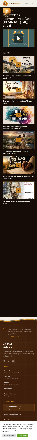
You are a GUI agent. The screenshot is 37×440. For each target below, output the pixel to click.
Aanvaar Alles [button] (23, 435)
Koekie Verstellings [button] (9, 435)
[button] (6, 12)
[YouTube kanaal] (4, 361)
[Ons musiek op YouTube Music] (8, 361)
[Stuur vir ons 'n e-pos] (13, 361)
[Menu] (26, 3)
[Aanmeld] (32, 3)
